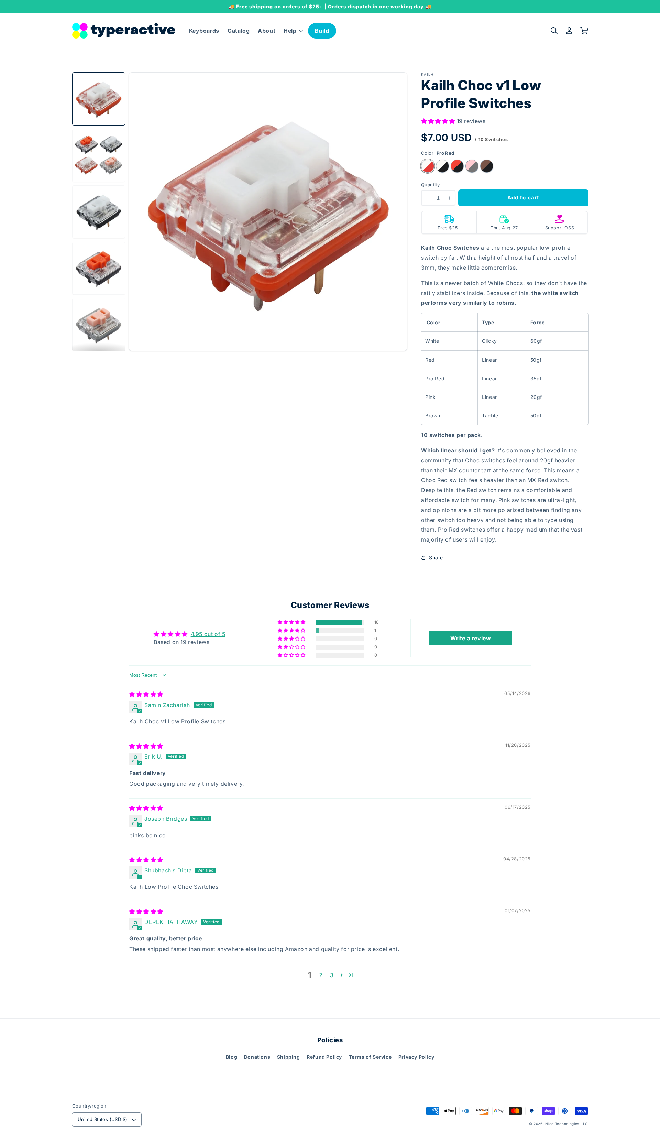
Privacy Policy (416, 1057)
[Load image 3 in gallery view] (98, 211)
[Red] (457, 166)
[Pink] (471, 166)
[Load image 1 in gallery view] (98, 98)
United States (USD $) (102, 1119)
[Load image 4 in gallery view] (98, 268)
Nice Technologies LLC (566, 1124)
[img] (146, 694)
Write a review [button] (470, 638)
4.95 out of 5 (208, 634)
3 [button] (332, 975)
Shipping (288, 1057)
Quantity (430, 184)
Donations (257, 1057)
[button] (292, 31)
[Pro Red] (427, 166)
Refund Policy (324, 1057)
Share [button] (436, 557)
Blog (231, 1057)
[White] (442, 166)
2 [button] (321, 975)
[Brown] (486, 166)
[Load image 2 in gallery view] (98, 155)
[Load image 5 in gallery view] (98, 324)
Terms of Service (370, 1057)
